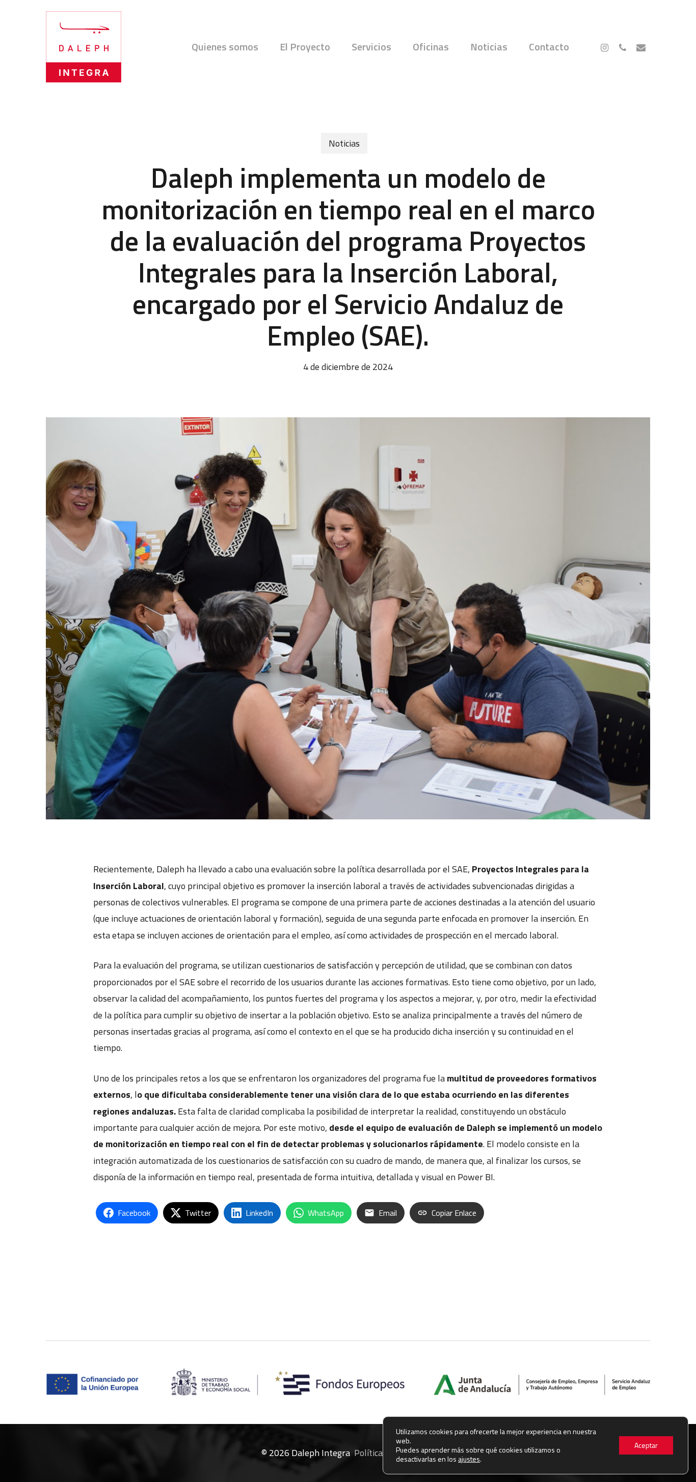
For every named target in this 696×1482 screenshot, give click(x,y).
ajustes (469, 1459)
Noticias (344, 143)
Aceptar (646, 1445)
